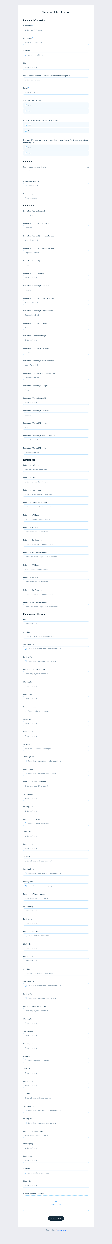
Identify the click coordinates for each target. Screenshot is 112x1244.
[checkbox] (56, 105)
